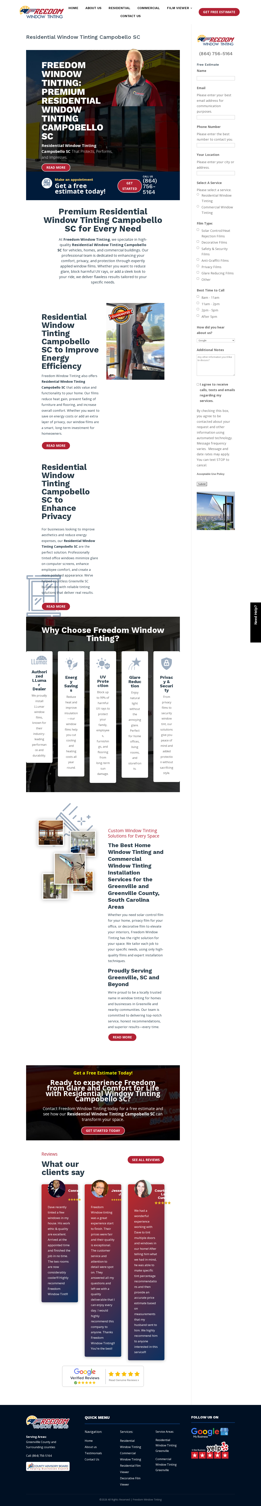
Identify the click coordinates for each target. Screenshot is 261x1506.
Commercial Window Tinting (217, 210)
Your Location (208, 154)
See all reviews (146, 1160)
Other (206, 279)
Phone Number (209, 127)
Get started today (103, 1130)
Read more (56, 167)
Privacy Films (211, 267)
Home (73, 8)
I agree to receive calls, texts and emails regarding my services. (217, 392)
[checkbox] (198, 229)
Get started (129, 186)
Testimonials (93, 1453)
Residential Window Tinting (217, 198)
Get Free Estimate (219, 12)
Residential (119, 8)
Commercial (148, 8)
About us (91, 1447)
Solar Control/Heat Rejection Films (216, 233)
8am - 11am (210, 297)
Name (201, 71)
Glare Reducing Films (218, 273)
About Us (93, 8)
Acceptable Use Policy (210, 474)
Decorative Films (214, 242)
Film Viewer (178, 8)
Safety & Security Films (215, 251)
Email (201, 88)
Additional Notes (210, 350)
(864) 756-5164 (216, 53)
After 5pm (209, 316)
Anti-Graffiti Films (215, 260)
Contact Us (130, 16)
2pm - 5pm (210, 310)
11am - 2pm (211, 304)
